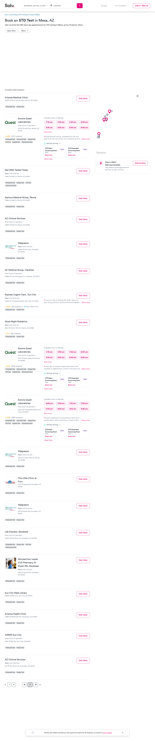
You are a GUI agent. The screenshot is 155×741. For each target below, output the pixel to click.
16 (24, 684)
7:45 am (72, 122)
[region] (124, 121)
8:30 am (61, 127)
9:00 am (84, 127)
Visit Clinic (83, 98)
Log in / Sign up (141, 5)
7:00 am (61, 403)
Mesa (38, 15)
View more (48, 132)
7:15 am (49, 122)
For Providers (120, 6)
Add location (140, 163)
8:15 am (49, 127)
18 (36, 684)
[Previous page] (5, 684)
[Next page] (40, 684)
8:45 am (72, 127)
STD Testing (23, 15)
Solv (6, 15)
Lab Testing (13, 15)
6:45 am (49, 403)
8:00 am (84, 122)
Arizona (31, 15)
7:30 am (61, 122)
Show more (86, 139)
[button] (106, 120)
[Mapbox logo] (101, 152)
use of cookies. (107, 733)
